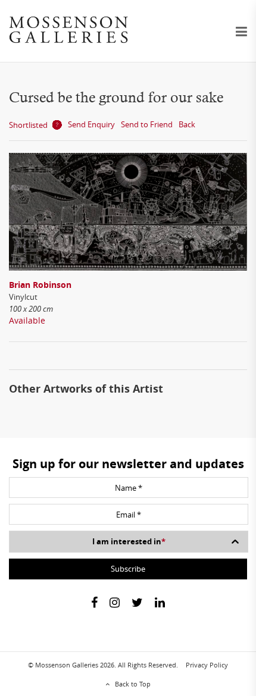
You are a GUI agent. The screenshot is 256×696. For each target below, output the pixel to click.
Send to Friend (147, 124)
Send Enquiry (91, 124)
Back (187, 124)
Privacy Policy (207, 664)
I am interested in (129, 541)
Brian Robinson (40, 284)
